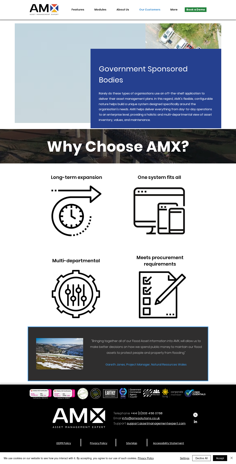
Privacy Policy (146, 458)
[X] (195, 415)
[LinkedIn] (195, 421)
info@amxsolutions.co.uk (141, 418)
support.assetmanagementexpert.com (156, 423)
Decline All (201, 458)
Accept (220, 458)
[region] (76, 203)
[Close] (231, 458)
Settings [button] (184, 458)
